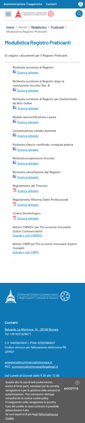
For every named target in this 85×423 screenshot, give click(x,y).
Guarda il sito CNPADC (27, 235)
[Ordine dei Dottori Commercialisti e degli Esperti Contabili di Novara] (37, 302)
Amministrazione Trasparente (23, 4)
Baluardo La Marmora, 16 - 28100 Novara (31, 329)
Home (10, 27)
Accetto (72, 388)
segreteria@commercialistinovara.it (28, 362)
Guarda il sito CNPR (25, 252)
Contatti (51, 4)
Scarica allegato (28, 90)
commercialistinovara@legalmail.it (35, 367)
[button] (77, 382)
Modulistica (39, 27)
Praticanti (57, 27)
